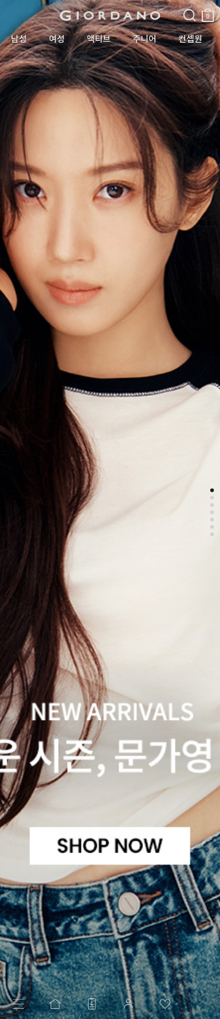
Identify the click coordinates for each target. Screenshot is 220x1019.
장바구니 (208, 10)
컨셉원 (190, 39)
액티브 (99, 39)
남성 (19, 39)
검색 (189, 5)
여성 (57, 39)
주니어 (144, 39)
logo (110, 15)
